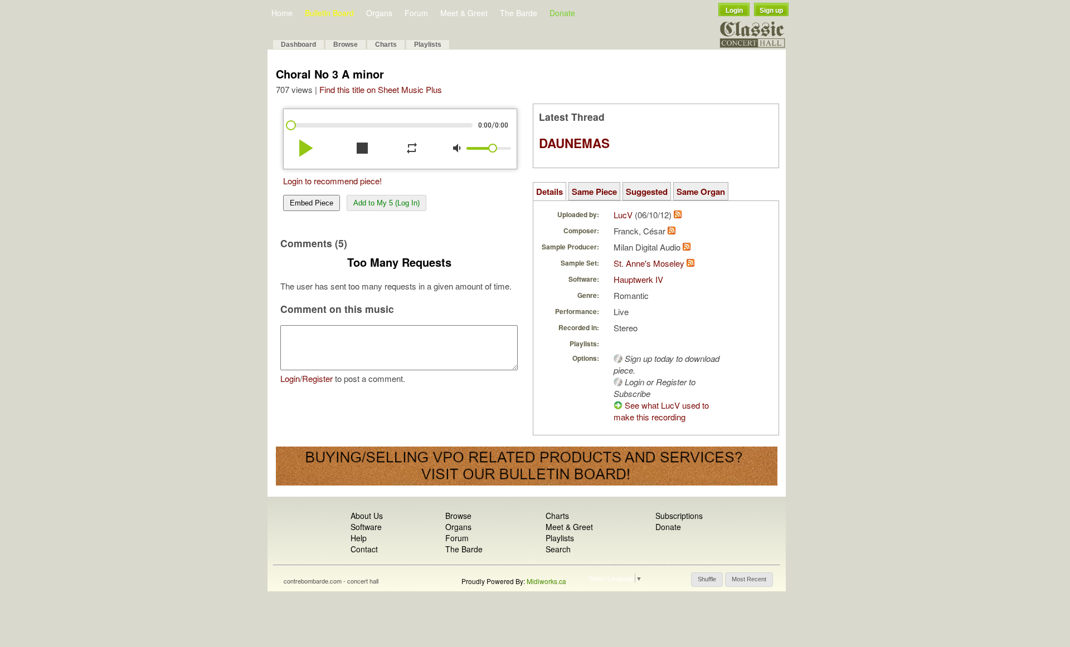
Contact (364, 549)
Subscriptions (679, 515)
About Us (367, 515)
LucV (623, 214)
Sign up (771, 10)
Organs (379, 12)
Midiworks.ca (546, 581)
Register (317, 378)
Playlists (427, 44)
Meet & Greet (464, 12)
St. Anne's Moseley (649, 263)
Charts (386, 44)
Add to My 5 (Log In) (386, 203)
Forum (416, 12)
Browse (345, 44)
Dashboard (298, 44)
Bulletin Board (329, 12)
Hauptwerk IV (638, 279)
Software (366, 526)
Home (282, 12)
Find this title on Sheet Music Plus (380, 89)
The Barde (518, 12)
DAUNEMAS (574, 143)
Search (558, 549)
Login (734, 10)
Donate (562, 12)
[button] (707, 579)
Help (359, 537)
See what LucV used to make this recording (661, 411)
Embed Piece (311, 203)
